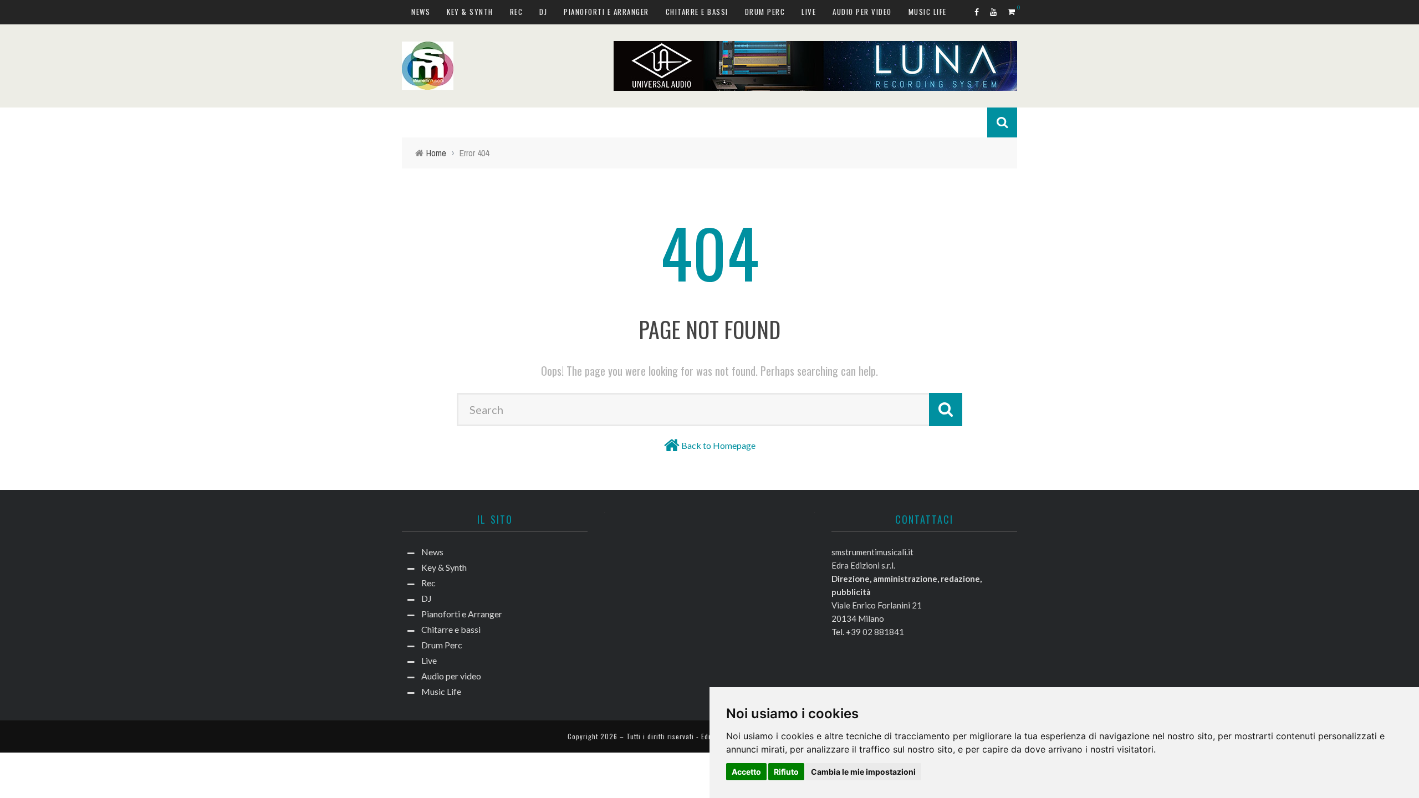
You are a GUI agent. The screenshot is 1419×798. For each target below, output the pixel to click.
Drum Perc (765, 11)
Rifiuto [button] (786, 771)
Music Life (927, 11)
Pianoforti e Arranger (606, 11)
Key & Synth (470, 11)
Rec (516, 11)
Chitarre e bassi (697, 11)
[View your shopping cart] (1012, 11)
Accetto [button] (746, 771)
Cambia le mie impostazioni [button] (863, 771)
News (420, 11)
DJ (543, 11)
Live (809, 11)
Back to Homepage (718, 445)
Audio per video (862, 11)
